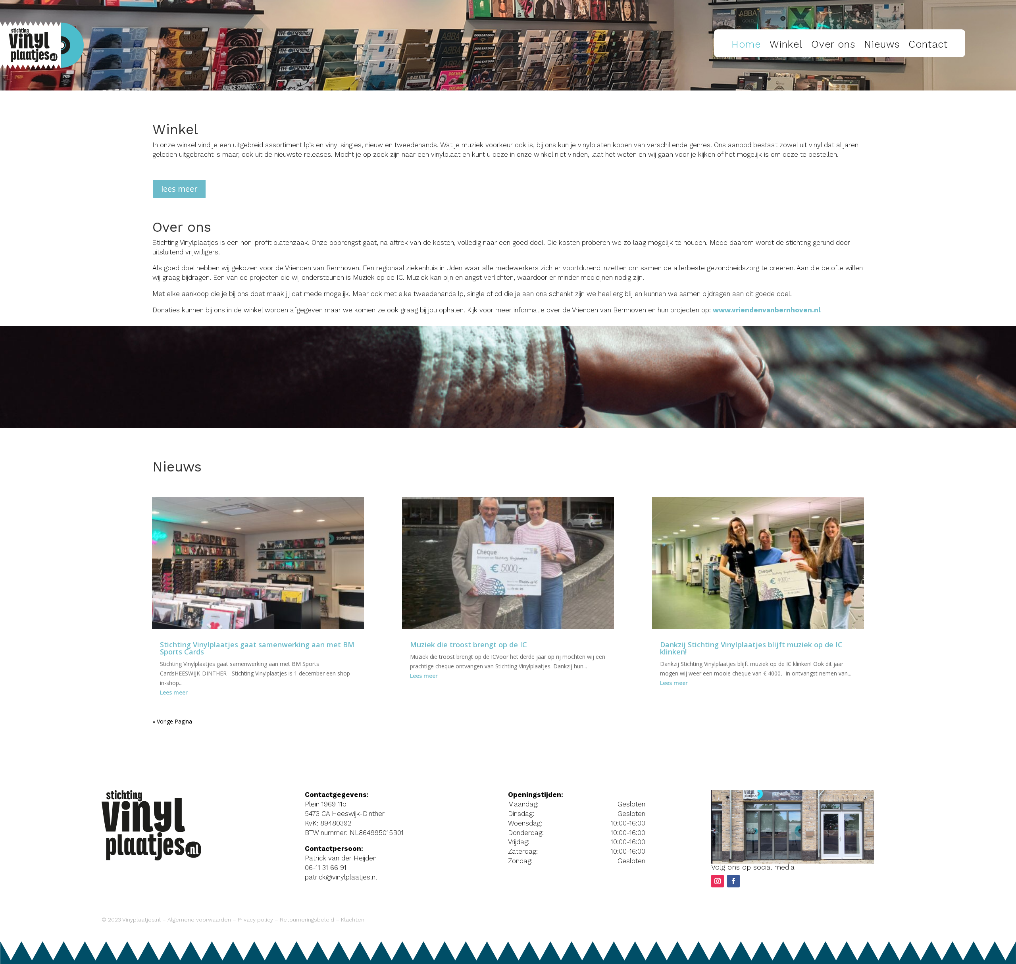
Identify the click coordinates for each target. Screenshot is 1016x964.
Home (746, 44)
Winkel (786, 44)
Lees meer (174, 692)
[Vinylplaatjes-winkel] (792, 861)
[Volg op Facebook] (733, 881)
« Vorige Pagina (172, 721)
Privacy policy (255, 919)
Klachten (352, 919)
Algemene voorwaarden (199, 919)
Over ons (833, 44)
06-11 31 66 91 (325, 868)
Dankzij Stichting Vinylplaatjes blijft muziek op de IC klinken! (751, 648)
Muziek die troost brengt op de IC (468, 644)
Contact (928, 44)
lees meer (179, 188)
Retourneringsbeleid (307, 919)
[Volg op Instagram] (717, 881)
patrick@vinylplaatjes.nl (341, 877)
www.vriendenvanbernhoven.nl (767, 310)
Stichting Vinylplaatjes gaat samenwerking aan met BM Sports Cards (257, 648)
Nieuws (882, 44)
